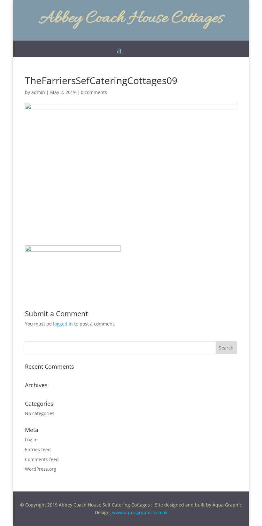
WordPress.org (40, 469)
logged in (63, 324)
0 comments (94, 92)
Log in (31, 439)
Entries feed (38, 449)
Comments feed (42, 459)
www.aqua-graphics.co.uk (139, 512)
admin (38, 92)
